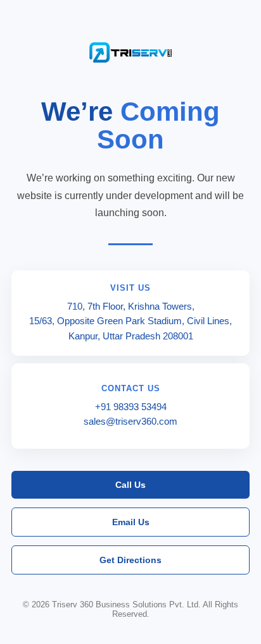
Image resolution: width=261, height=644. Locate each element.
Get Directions (130, 560)
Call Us (130, 485)
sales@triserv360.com (130, 421)
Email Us (131, 522)
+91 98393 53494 (131, 406)
